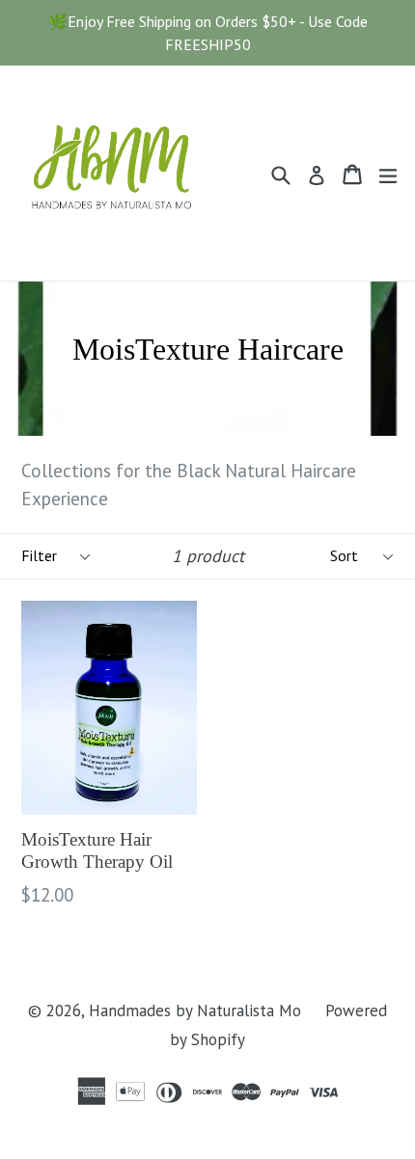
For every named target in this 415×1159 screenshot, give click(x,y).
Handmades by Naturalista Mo (195, 1010)
